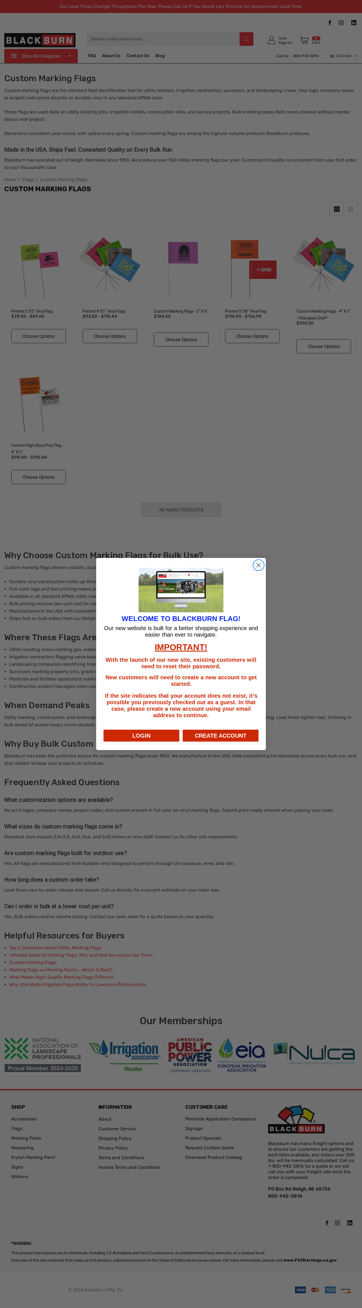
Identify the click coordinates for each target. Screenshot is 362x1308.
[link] (181, 590)
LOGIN (141, 736)
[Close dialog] (259, 565)
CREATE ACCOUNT (220, 736)
